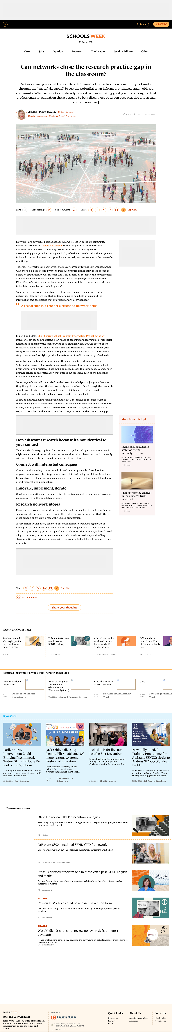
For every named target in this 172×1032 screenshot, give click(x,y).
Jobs (41, 51)
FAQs (110, 1024)
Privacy (111, 1021)
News (27, 51)
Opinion (58, 51)
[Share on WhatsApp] (90, 210)
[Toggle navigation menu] (5, 24)
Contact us (113, 1018)
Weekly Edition (123, 51)
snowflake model (52, 245)
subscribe (161, 24)
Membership (160, 1018)
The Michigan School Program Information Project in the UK (71, 336)
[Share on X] (103, 210)
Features (77, 51)
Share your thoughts (64, 607)
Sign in (143, 24)
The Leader (98, 51)
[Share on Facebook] (97, 210)
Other (144, 51)
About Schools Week (138, 1018)
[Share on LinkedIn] (110, 210)
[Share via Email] (116, 210)
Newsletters (160, 1021)
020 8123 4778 (61, 1030)
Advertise (133, 1021)
